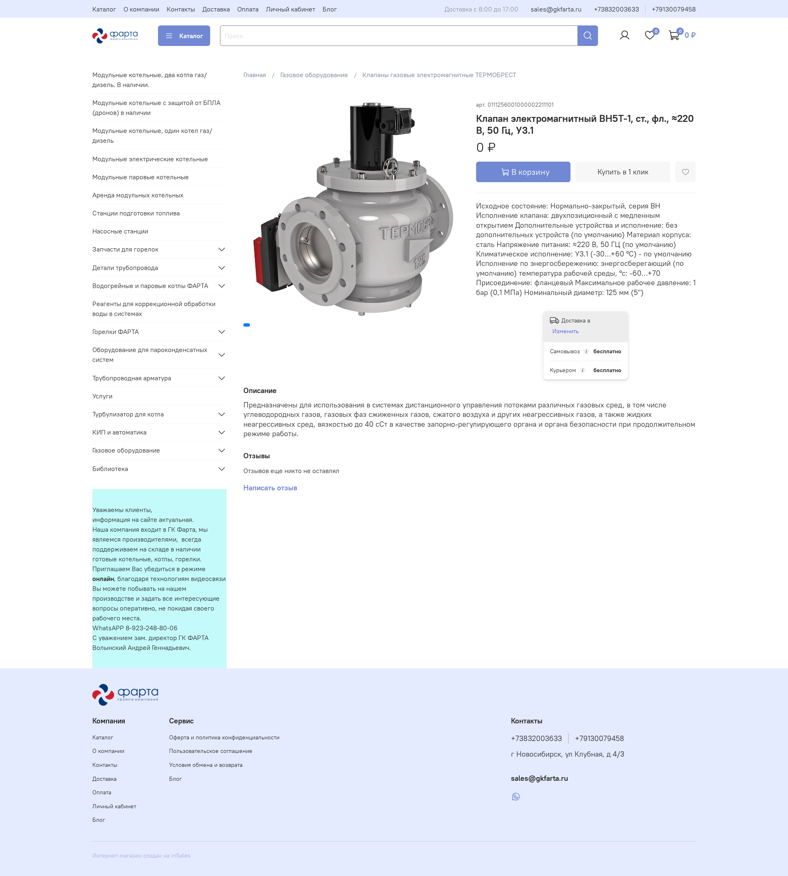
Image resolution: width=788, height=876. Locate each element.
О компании (141, 9)
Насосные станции (120, 231)
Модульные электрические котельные (150, 159)
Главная (254, 75)
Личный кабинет (290, 9)
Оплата (248, 9)
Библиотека (110, 468)
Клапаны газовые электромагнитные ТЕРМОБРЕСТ (439, 75)
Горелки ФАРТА (115, 331)
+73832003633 (616, 9)
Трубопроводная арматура (131, 378)
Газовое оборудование (314, 75)
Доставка (216, 9)
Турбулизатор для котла (128, 414)
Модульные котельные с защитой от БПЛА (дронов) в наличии (156, 107)
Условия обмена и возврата (206, 765)
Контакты (181, 9)
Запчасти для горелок (125, 249)
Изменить (565, 331)
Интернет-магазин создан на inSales (141, 855)
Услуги (102, 396)
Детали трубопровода (125, 267)
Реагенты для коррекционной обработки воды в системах (153, 309)
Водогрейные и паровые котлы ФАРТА (150, 285)
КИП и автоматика (119, 432)
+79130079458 (674, 9)
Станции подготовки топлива (136, 213)
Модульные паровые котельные (140, 177)
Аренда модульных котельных (137, 195)
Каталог (104, 9)
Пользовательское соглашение (210, 751)
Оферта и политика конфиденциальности (224, 737)
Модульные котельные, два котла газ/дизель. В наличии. (149, 80)
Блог (330, 9)
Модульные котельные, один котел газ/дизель (152, 135)
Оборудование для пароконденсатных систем (149, 354)
